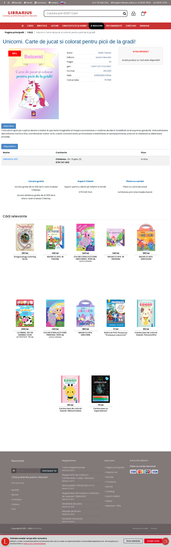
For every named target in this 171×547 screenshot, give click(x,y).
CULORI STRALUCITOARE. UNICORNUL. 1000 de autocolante (85, 258)
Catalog (109, 491)
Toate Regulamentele (73, 467)
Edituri (108, 501)
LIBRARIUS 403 (10, 159)
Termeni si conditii (140, 528)
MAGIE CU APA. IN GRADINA (116, 257)
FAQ (13, 509)
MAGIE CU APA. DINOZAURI (146, 257)
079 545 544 (17, 483)
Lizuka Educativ (103, 57)
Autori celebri (112, 496)
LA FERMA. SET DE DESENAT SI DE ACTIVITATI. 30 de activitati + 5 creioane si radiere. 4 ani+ (25, 334)
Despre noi (111, 472)
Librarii (29, 2)
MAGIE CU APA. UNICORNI (85, 333)
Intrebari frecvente (72, 518)
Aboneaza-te (49, 470)
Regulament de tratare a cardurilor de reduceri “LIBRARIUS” (80, 495)
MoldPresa (37, 528)
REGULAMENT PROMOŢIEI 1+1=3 (78, 485)
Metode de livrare (71, 511)
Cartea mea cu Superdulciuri (100, 409)
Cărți (30, 32)
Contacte (41, 2)
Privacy (154, 528)
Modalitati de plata (72, 503)
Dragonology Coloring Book (25, 257)
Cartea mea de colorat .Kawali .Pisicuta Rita (146, 333)
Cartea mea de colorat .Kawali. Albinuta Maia (70, 409)
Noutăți (17, 2)
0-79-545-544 (101, 2)
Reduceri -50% (113, 505)
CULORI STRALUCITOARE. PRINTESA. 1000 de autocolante (55, 334)
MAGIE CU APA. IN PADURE (55, 257)
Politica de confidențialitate (34, 543)
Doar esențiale (133, 541)
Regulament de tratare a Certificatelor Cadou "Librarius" (78, 476)
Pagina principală (14, 32)
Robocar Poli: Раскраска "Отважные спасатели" (115, 333)
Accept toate (153, 541)
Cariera (54, 2)
